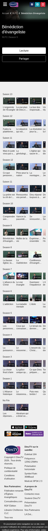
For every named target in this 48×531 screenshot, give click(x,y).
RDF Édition (10, 506)
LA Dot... (29, 514)
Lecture (24, 50)
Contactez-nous (32, 494)
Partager (24, 58)
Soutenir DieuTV (32, 498)
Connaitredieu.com (13, 501)
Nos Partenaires (32, 510)
